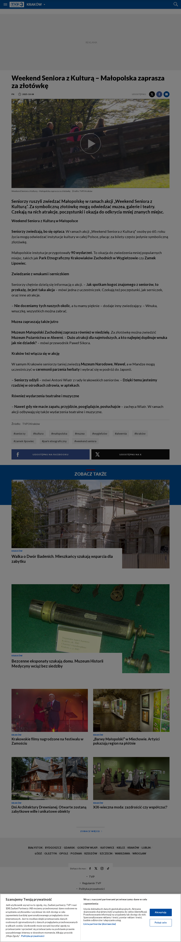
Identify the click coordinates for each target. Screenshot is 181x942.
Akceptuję (160, 912)
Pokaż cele (161, 922)
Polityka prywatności (32, 936)
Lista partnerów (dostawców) (99, 924)
